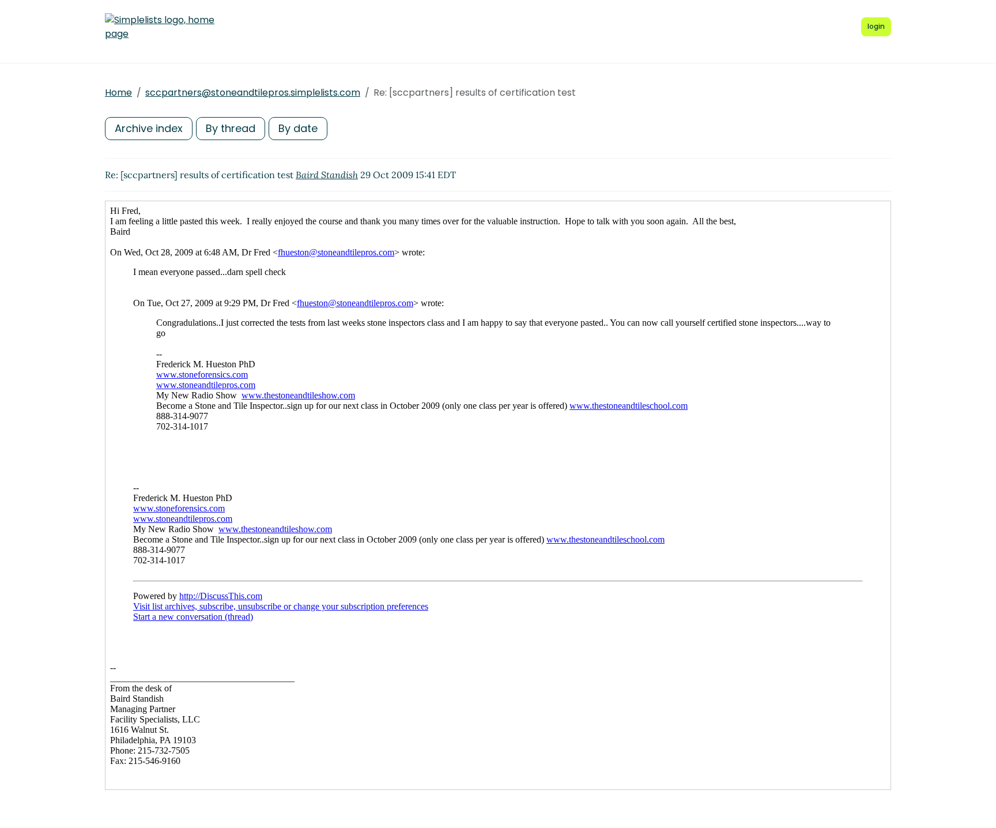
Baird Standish (327, 174)
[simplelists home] (159, 27)
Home (118, 92)
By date (298, 128)
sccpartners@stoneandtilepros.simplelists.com (252, 92)
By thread (230, 128)
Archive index (149, 128)
